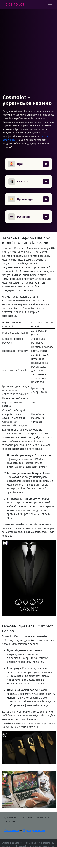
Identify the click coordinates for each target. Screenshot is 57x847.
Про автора (11, 830)
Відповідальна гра (34, 830)
